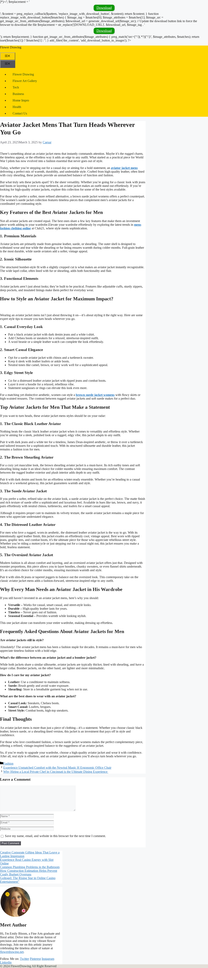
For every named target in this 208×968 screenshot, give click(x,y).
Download (104, 8)
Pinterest (35, 958)
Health (17, 107)
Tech (16, 87)
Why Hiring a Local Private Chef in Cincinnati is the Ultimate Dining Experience (55, 771)
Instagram (48, 958)
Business (18, 94)
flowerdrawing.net (12, 952)
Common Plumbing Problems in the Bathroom (30, 867)
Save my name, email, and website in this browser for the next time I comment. (55, 836)
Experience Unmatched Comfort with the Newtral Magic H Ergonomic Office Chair (57, 767)
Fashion (8, 763)
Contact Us (20, 113)
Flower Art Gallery (25, 81)
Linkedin (6, 962)
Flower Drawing (10, 47)
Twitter (24, 958)
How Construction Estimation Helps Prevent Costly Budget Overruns (28, 872)
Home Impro (21, 100)
